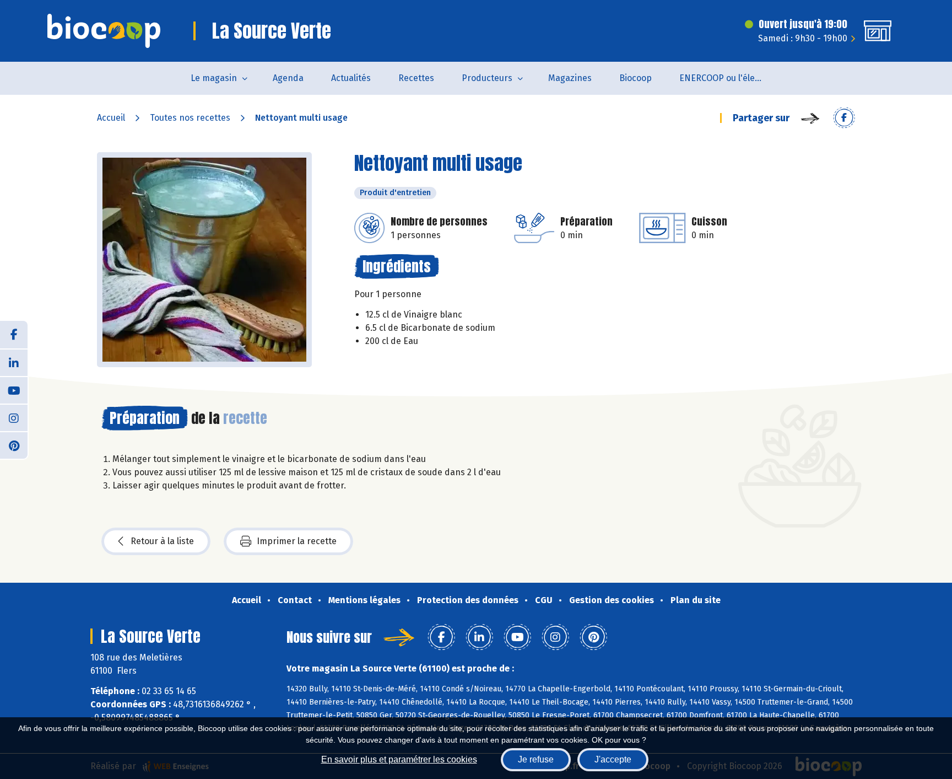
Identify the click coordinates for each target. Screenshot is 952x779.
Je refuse (536, 759)
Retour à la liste (162, 541)
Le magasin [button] (214, 78)
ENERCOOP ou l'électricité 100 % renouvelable (727, 78)
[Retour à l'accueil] (103, 31)
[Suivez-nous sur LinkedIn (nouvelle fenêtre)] (14, 362)
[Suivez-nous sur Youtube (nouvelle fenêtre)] (14, 390)
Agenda (288, 78)
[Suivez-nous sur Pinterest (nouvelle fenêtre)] (14, 445)
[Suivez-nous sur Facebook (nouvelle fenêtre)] (14, 334)
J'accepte (612, 759)
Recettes (416, 78)
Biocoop (635, 78)
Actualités (351, 78)
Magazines (570, 78)
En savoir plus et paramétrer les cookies (399, 759)
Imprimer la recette (297, 541)
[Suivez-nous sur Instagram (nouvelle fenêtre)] (14, 417)
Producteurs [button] (487, 78)
